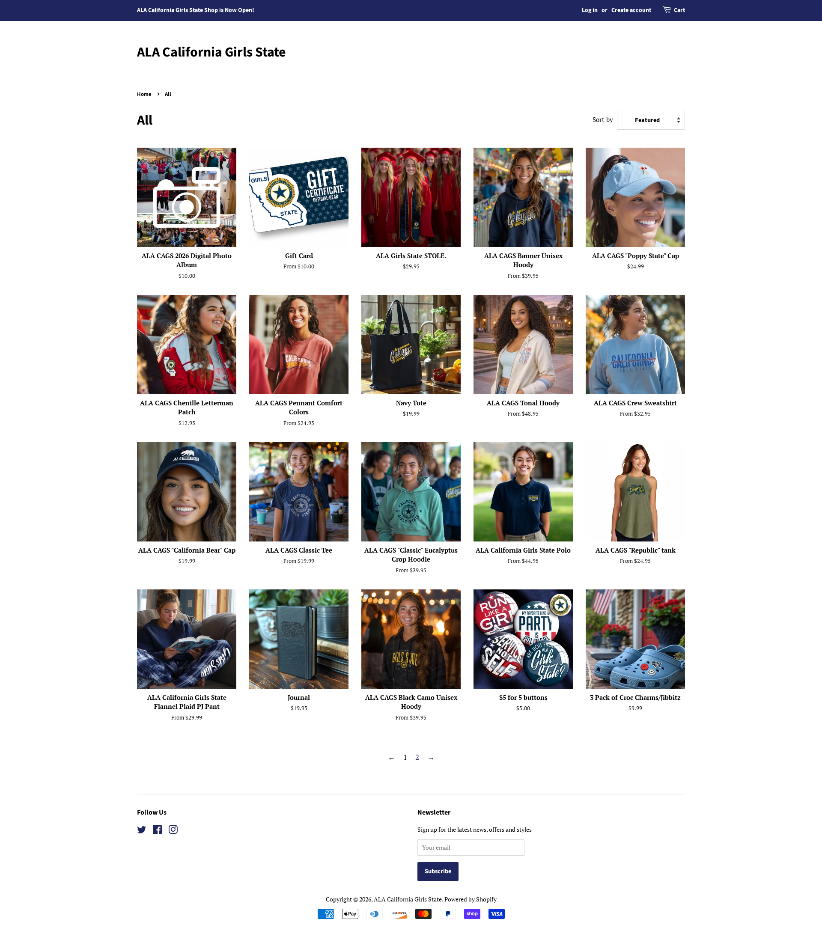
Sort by (603, 119)
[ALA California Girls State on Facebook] (157, 831)
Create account (631, 10)
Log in (590, 10)
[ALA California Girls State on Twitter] (141, 831)
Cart (679, 10)
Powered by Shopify (470, 899)
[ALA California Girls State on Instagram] (173, 831)
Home (144, 94)
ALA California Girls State (211, 52)
